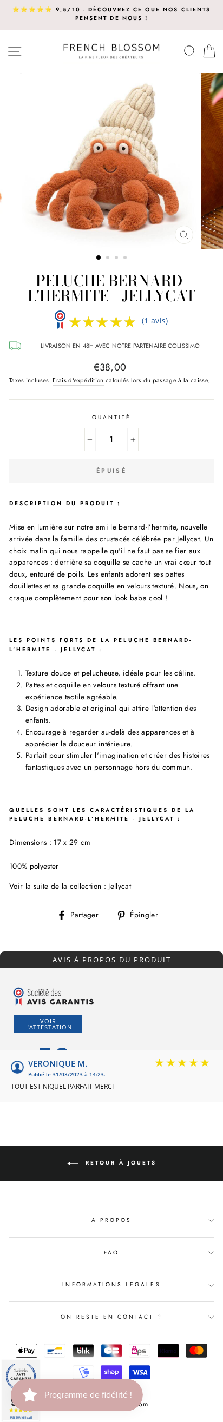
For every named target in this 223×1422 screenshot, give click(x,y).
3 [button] (117, 258)
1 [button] (99, 258)
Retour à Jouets (119, 1163)
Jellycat (119, 886)
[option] (111, 14)
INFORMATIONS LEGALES (111, 1284)
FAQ (111, 1252)
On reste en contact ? (111, 1317)
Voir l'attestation (48, 1024)
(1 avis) (155, 320)
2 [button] (109, 258)
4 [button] (126, 258)
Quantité (111, 417)
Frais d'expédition (78, 380)
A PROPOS (111, 1220)
